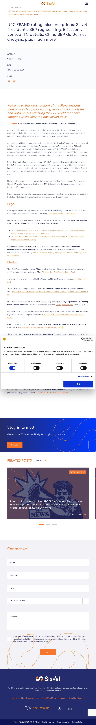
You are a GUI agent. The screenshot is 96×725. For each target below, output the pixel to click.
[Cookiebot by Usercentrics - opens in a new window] (83, 339)
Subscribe (15, 445)
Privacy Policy (77, 722)
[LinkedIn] (70, 708)
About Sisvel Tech (49, 698)
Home (11, 7)
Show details (83, 377)
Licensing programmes (30, 698)
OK (78, 384)
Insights (18, 7)
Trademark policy (63, 722)
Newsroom (62, 698)
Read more (77, 514)
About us (15, 698)
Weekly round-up (77, 472)
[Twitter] (59, 708)
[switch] (36, 368)
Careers (81, 698)
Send (48, 652)
